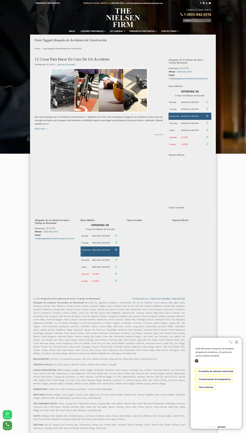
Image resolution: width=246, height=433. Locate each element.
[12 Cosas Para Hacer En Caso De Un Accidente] (99, 90)
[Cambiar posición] (230, 342)
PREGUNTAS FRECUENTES (47, 3)
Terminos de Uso (140, 298)
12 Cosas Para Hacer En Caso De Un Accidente (72, 59)
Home (37, 48)
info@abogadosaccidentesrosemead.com (145, 3)
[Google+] (203, 3)
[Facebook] (201, 3)
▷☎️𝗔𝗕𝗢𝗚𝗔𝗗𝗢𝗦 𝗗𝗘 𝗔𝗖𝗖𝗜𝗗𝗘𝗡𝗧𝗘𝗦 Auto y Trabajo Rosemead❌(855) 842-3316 (123, 18)
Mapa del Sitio (178, 298)
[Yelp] (206, 3)
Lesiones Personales (66, 64)
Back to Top (159, 134)
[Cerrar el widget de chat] (236, 342)
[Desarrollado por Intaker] (222, 427)
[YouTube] (209, 3)
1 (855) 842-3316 (117, 3)
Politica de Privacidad (160, 298)
